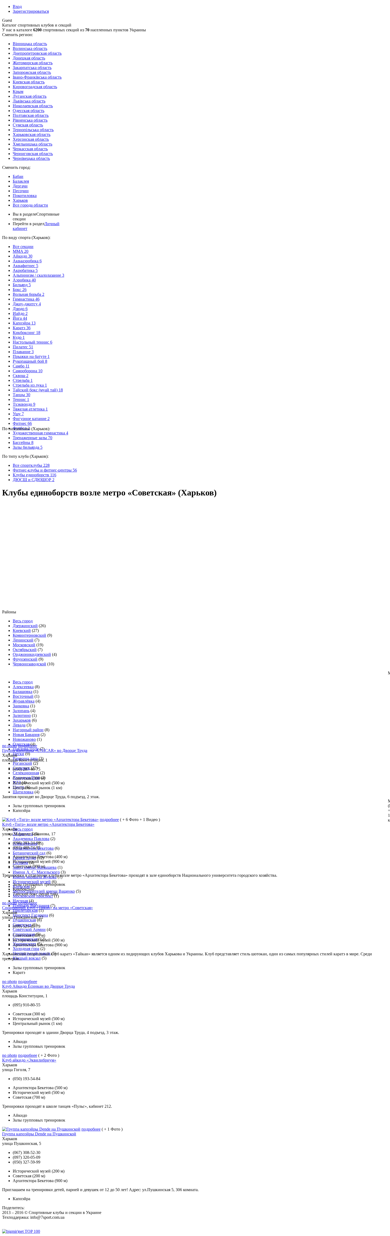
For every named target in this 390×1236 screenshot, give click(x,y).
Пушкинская (24, 920)
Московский (24, 645)
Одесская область (28, 110)
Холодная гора (26, 948)
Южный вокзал (27, 958)
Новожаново (24, 739)
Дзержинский (25, 625)
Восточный (23, 696)
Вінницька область (30, 43)
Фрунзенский (25, 659)
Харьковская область (31, 134)
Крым (18, 91)
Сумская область (28, 125)
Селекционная (26, 773)
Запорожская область (32, 72)
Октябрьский (25, 649)
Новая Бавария (26, 734)
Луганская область (29, 96)
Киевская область (29, 82)
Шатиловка (23, 792)
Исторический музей (32, 881)
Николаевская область (33, 106)
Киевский (22, 630)
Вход (17, 6)
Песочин (21, 191)
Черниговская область (33, 153)
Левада (19, 725)
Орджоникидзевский (32, 654)
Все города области (30, 205)
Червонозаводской (29, 664)
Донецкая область (29, 58)
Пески (18, 753)
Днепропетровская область (37, 53)
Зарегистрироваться (31, 11)
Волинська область (30, 48)
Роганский (22, 763)
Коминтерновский (29, 635)
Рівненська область (30, 120)
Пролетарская (25, 910)
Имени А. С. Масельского (36, 872)
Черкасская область (30, 149)
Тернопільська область (33, 129)
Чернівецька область (31, 158)
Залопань (21, 710)
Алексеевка (23, 687)
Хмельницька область (32, 144)
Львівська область (29, 101)
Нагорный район (28, 730)
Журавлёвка (23, 701)
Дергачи (20, 186)
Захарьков (22, 720)
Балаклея (21, 181)
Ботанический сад (29, 853)
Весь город (23, 621)
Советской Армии (29, 929)
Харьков (20, 200)
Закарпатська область (32, 67)
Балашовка (22, 691)
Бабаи (18, 176)
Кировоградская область (35, 86)
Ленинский (23, 640)
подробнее (27, 745)
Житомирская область (33, 63)
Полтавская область (31, 115)
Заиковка (21, 706)
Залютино (22, 715)
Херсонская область (31, 139)
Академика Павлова (31, 838)
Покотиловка (25, 195)
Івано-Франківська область (37, 77)
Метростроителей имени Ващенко (44, 891)
